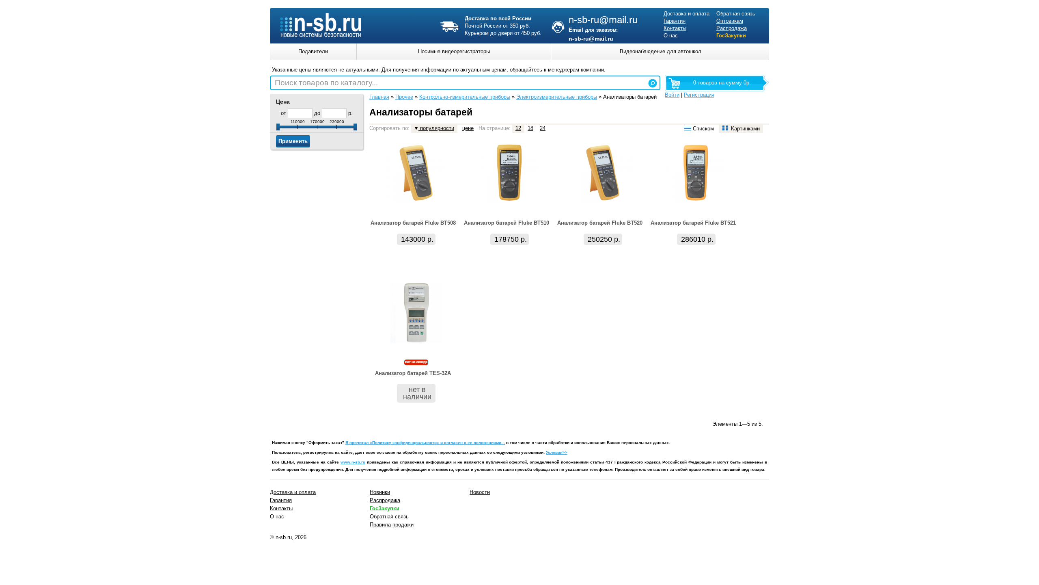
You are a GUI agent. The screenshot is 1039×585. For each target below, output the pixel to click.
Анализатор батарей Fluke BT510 (506, 223)
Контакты (675, 28)
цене (468, 128)
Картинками (745, 129)
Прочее (404, 97)
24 (542, 128)
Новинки (380, 492)
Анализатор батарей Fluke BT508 (413, 223)
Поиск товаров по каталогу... (326, 82)
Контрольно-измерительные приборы (464, 97)
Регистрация (699, 95)
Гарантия (674, 21)
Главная (379, 97)
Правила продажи (392, 525)
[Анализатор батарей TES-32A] (416, 341)
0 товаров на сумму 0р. (722, 83)
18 (530, 128)
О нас (671, 35)
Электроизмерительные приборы (556, 97)
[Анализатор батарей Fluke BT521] (696, 201)
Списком (703, 129)
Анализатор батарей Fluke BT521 (693, 223)
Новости (480, 492)
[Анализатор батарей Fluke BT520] (602, 201)
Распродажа (731, 28)
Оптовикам (729, 21)
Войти (672, 95)
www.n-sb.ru (353, 462)
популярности (436, 128)
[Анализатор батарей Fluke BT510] (509, 201)
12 (518, 128)
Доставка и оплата (686, 14)
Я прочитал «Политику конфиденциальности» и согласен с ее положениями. (424, 442)
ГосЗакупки (731, 35)
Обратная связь (735, 14)
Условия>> (556, 452)
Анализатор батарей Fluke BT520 (599, 223)
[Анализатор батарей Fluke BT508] (416, 201)
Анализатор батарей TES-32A (413, 373)
